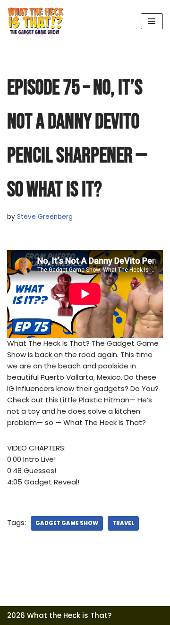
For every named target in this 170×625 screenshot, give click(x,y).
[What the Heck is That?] (35, 21)
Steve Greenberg (45, 216)
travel (123, 523)
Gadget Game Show (66, 523)
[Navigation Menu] (152, 21)
